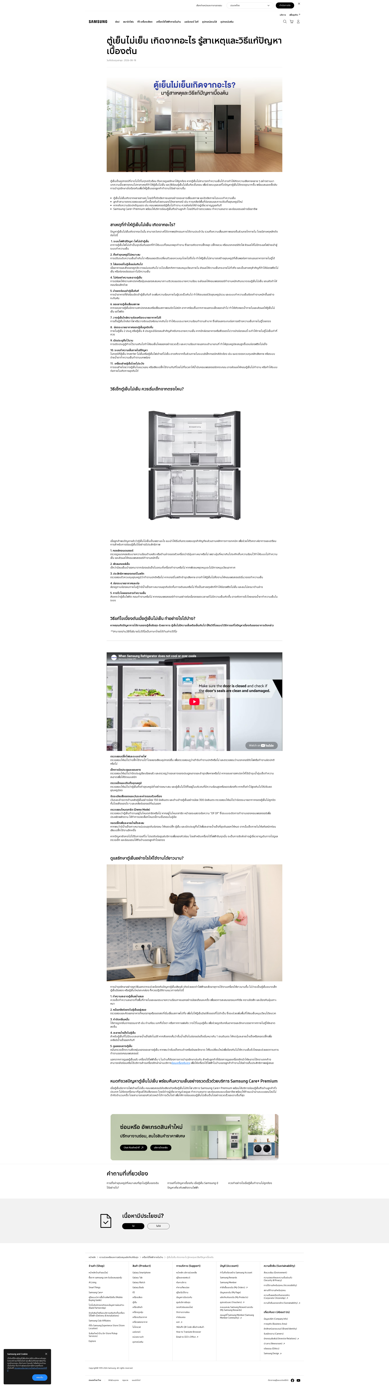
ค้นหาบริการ (181, 1282)
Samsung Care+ (96, 1292)
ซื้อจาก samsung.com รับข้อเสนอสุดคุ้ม (105, 1277)
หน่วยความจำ (138, 1337)
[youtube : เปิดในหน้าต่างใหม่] (298, 1380)
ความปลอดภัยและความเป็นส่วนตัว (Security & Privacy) (278, 1279)
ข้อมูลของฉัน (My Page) (230, 1292)
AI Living (92, 1282)
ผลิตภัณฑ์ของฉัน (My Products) (234, 1297)
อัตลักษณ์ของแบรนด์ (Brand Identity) (280, 1328)
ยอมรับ (39, 1377)
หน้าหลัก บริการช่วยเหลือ (186, 1272)
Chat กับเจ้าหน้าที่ (132, 1147)
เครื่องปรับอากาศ (140, 1317)
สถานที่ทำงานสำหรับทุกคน (275, 1290)
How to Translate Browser (188, 1332)
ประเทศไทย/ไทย (95, 1380)
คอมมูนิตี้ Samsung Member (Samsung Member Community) (237, 1316)
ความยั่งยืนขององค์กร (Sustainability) (281, 1303)
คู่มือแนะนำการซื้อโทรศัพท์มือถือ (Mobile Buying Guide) (106, 1299)
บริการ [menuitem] (283, 14)
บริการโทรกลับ (161, 1147)
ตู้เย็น (135, 1302)
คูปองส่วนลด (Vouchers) (231, 1302)
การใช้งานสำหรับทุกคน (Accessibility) (280, 1285)
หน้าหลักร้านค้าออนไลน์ (98, 1272)
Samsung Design (271, 1353)
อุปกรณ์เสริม (138, 1342)
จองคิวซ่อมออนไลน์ (184, 1307)
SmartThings (94, 1287)
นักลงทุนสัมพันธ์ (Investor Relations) (280, 1338)
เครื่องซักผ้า (138, 1307)
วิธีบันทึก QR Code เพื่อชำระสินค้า (190, 1327)
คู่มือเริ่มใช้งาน (182, 1292)
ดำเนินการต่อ (285, 5)
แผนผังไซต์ (136, 1380)
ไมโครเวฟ (137, 1327)
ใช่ (133, 1226)
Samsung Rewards (228, 1277)
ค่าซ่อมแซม (181, 1317)
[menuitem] (117, 21)
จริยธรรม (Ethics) (271, 1348)
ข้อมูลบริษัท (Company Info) (276, 1318)
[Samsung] (98, 21)
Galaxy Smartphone (142, 1272)
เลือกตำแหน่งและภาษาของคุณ (209, 5)
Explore (92, 1341)
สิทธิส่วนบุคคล (113, 1380)
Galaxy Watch (139, 1282)
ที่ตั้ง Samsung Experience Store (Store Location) (107, 1327)
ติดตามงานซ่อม (183, 1312)
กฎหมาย (125, 1380)
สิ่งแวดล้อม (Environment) (275, 1272)
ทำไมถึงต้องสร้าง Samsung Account (236, 1272)
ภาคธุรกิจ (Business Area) (275, 1323)
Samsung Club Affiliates (100, 1320)
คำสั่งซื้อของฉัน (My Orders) (233, 1287)
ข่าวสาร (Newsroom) (273, 1343)
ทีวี (134, 1292)
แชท (178, 1322)
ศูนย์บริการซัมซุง (183, 1302)
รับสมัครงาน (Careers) (274, 1333)
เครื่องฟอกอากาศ (140, 1322)
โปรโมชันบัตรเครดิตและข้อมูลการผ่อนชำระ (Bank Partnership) (106, 1306)
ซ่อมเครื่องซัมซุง (180, 1063)
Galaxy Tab (138, 1277)
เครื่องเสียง (137, 1297)
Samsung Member (228, 1282)
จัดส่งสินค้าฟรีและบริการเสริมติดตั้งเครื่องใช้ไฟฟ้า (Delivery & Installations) (107, 1314)
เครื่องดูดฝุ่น (138, 1312)
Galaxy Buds (138, 1287)
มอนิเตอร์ (136, 1332)
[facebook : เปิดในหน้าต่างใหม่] (292, 1380)
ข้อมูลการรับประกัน (184, 1297)
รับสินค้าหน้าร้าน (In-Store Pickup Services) (103, 1335)
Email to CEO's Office (186, 1337)
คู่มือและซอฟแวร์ (183, 1277)
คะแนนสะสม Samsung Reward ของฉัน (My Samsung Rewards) (236, 1308)
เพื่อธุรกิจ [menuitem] (293, 14)
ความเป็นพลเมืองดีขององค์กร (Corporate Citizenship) (277, 1296)
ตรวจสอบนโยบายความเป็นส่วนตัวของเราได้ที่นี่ (27, 1369)
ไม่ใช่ (158, 1226)
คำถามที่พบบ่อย (182, 1287)
